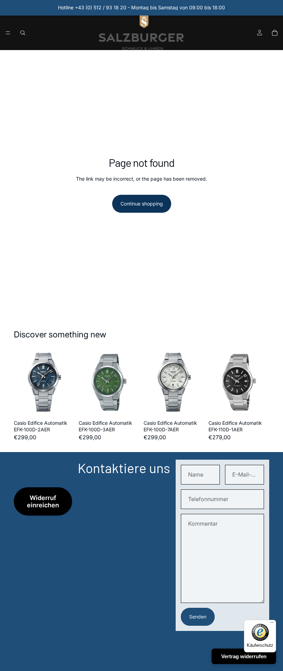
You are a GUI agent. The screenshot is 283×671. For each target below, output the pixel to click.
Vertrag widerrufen (243, 656)
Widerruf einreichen (43, 501)
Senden (197, 617)
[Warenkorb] (274, 32)
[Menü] (8, 33)
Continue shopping (141, 204)
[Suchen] (22, 32)
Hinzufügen (69, 406)
